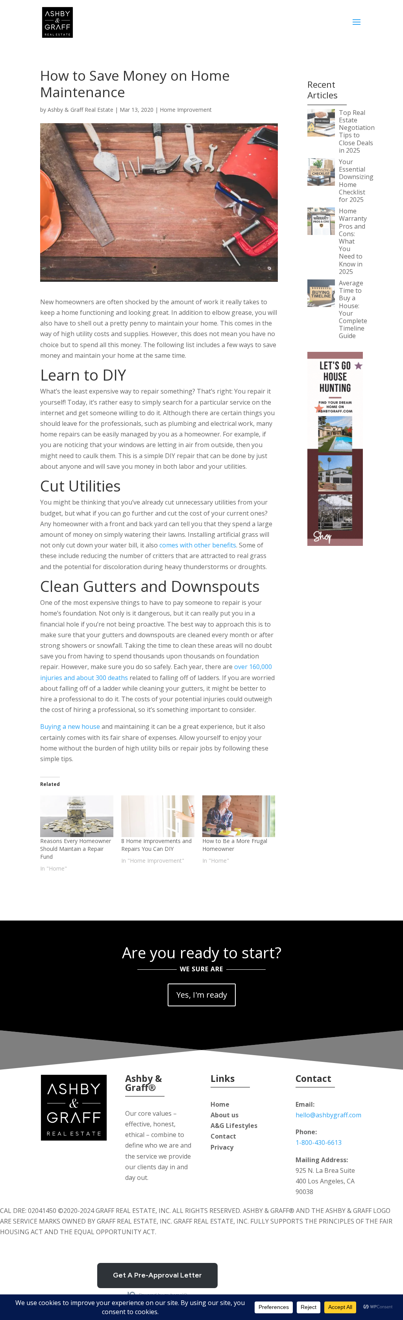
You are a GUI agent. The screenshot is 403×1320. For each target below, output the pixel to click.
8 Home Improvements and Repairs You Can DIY (156, 844)
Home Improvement (186, 109)
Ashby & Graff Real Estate (80, 109)
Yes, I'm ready (201, 994)
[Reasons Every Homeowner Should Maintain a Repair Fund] (76, 816)
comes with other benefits (197, 545)
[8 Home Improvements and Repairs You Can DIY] (157, 816)
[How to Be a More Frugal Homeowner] (238, 816)
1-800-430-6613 (319, 1142)
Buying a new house (70, 726)
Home (220, 1104)
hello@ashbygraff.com (328, 1115)
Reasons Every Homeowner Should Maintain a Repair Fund (75, 848)
